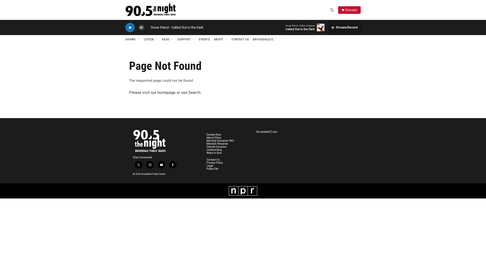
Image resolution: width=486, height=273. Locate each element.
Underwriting (214, 149)
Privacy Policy (215, 162)
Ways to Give (214, 152)
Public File (212, 168)
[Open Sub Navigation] (138, 39)
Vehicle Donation (217, 146)
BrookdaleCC (263, 39)
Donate (351, 10)
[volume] (141, 27)
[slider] (147, 27)
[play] (130, 27)
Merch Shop (214, 137)
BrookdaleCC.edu (266, 131)
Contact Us (240, 39)
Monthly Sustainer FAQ (220, 140)
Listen (149, 39)
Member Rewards (217, 143)
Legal (210, 165)
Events (204, 39)
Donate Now (214, 134)
